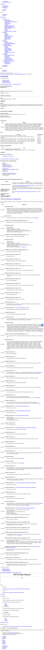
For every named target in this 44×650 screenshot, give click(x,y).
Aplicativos (4, 647)
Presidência (7, 35)
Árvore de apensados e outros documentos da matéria (9, 158)
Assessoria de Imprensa (9, 58)
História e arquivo (8, 38)
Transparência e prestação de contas (9, 60)
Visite (6, 39)
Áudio (6, 603)
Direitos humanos (8, 23)
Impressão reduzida (6, 80)
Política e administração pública (10, 27)
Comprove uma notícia (8, 59)
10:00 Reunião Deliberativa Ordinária (22, 307)
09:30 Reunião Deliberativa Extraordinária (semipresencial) (26, 487)
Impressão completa (6, 81)
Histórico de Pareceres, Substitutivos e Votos (10, 169)
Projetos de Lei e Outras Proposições (20, 74)
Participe (6, 53)
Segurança (6, 30)
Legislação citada (5, 168)
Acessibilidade (5, 6)
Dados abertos (7, 63)
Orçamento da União (8, 50)
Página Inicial (2, 74)
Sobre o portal (5, 645)
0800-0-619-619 (11, 632)
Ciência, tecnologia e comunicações (11, 21)
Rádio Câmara (7, 56)
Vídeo (6, 604)
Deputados (4, 40)
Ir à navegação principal (7, 2)
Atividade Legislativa (6, 44)
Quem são (6, 41)
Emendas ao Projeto (6, 164)
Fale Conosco (5, 7)
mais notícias (2, 594)
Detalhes (6, 605)
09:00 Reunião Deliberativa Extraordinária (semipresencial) (26, 427)
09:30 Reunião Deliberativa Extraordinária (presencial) (25, 185)
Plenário (6, 46)
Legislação (6, 51)
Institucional (5, 32)
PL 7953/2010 (4, 76)
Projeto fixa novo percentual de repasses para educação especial (13, 592)
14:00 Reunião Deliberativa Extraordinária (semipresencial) (26, 482)
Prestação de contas (8, 62)
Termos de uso (5, 646)
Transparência (7, 61)
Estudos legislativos (8, 49)
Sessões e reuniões (8, 48)
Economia (6, 24)
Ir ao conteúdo (5, 1)
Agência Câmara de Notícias (9, 55)
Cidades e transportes (8, 20)
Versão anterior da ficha (16, 84)
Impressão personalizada (7, 82)
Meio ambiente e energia (9, 26)
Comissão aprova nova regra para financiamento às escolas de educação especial (16, 588)
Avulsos (4, 162)
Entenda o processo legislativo (10, 52)
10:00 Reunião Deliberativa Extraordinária (23, 410)
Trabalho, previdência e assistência (10, 31)
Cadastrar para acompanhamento (6, 84)
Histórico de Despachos (7, 166)
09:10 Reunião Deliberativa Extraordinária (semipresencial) (26, 191)
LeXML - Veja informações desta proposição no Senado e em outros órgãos (19, 626)
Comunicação (5, 54)
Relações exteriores (8, 28)
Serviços (6, 34)
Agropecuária (7, 19)
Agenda (6, 33)
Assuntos (4, 18)
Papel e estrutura (7, 37)
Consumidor (7, 22)
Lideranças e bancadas (8, 42)
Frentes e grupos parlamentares (10, 43)
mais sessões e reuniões (4, 622)
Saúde (6, 29)
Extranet (4, 648)
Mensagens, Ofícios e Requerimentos (9, 173)
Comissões (6, 47)
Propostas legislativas (8, 45)
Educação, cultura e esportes (9, 25)
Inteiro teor (9, 86)
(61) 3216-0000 (15, 633)
